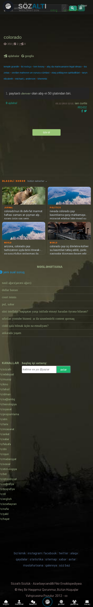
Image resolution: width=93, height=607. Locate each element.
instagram (35, 553)
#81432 (82, 107)
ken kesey (39, 66)
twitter (63, 553)
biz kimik (20, 553)
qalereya (51, 565)
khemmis (42, 78)
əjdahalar (14, 56)
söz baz (64, 565)
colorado (13, 37)
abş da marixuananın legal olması (64, 66)
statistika (36, 559)
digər (83, 5)
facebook (50, 553)
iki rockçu (26, 66)
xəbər (63, 559)
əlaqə (74, 553)
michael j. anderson (25, 78)
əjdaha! (11, 103)
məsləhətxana (50, 267)
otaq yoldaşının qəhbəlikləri (65, 72)
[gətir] (73, 8)
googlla (29, 56)
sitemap (51, 559)
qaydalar (22, 559)
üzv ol (46, 132)
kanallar (10, 363)
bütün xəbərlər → (37, 181)
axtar (63, 369)
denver (26, 93)
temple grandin (11, 66)
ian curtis (81, 103)
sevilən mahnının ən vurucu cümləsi (30, 72)
